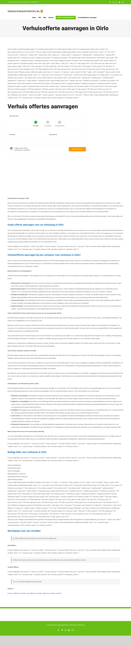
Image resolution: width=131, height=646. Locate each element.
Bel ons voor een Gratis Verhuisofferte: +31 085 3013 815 (24, 2)
